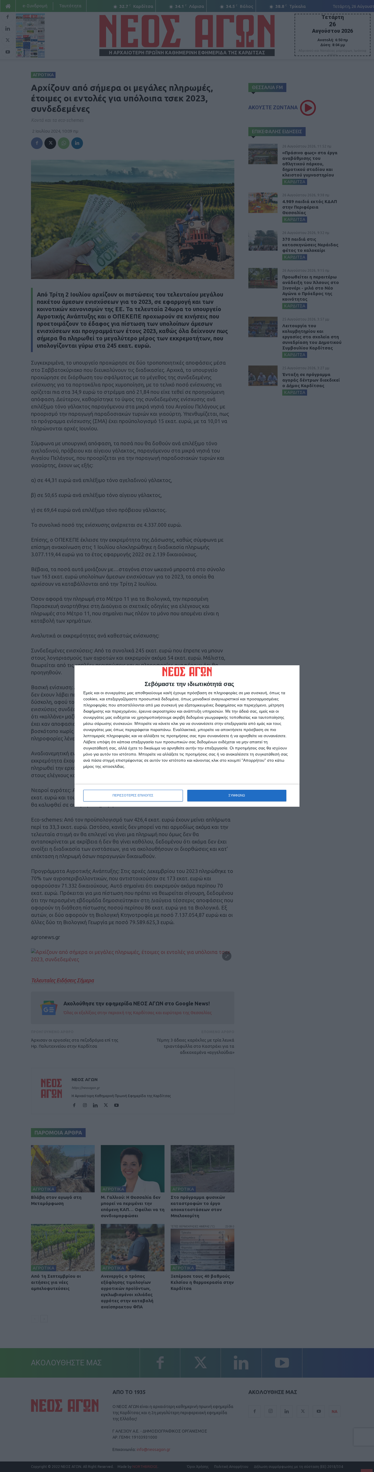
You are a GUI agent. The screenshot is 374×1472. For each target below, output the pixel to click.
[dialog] (187, 736)
